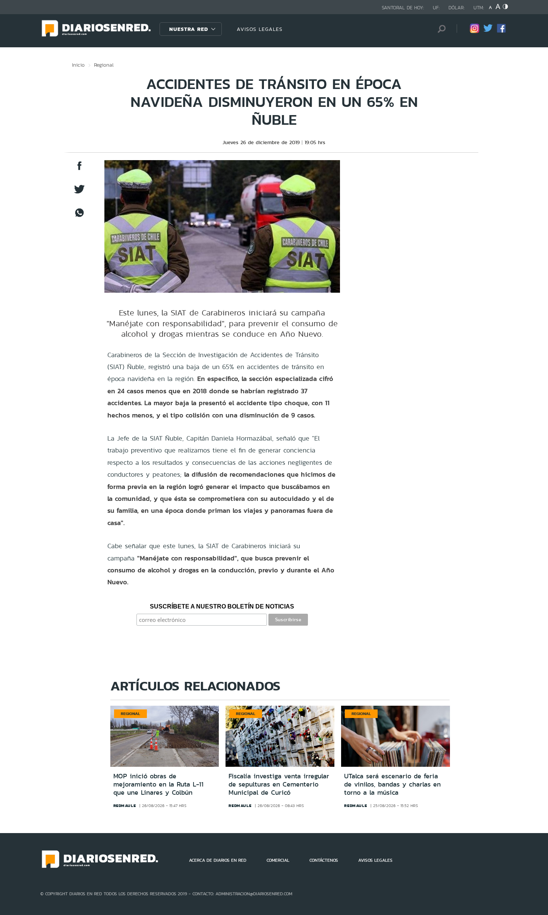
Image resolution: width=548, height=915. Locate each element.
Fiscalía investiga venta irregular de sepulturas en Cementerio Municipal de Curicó (279, 784)
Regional (104, 64)
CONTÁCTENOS (323, 860)
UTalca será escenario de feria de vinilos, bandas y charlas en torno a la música (392, 784)
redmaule (124, 805)
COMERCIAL (278, 860)
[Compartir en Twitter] (79, 192)
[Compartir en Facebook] (79, 169)
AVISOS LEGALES (260, 29)
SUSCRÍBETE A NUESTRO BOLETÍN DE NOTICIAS (222, 606)
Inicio (78, 64)
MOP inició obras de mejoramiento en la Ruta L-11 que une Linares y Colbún (158, 784)
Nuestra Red (188, 29)
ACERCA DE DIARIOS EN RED (217, 860)
